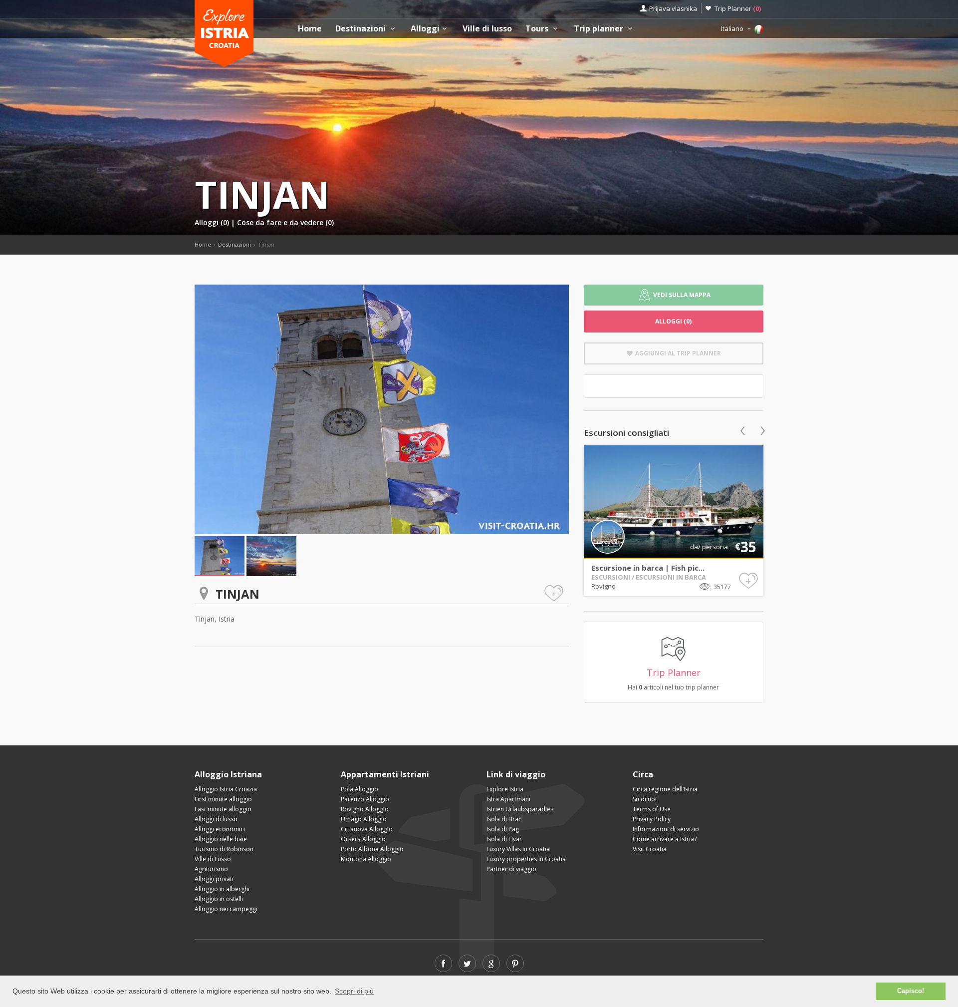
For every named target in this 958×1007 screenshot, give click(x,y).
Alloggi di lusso (216, 819)
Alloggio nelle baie (221, 839)
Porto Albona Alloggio (372, 849)
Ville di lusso (487, 28)
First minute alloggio (223, 799)
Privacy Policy (652, 819)
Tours (537, 28)
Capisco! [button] (910, 991)
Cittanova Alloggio (367, 829)
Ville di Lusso (213, 859)
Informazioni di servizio (666, 829)
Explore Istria (504, 789)
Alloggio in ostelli (219, 899)
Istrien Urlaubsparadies (519, 809)
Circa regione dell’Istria (665, 789)
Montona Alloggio (366, 859)
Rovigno (603, 586)
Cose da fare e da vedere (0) (285, 222)
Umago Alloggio (364, 819)
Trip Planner (738, 8)
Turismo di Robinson (224, 849)
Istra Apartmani (508, 799)
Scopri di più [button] (354, 991)
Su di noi (645, 799)
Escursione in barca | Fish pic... (648, 568)
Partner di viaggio (511, 869)
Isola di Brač (503, 819)
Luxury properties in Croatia (526, 859)
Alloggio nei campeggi (226, 909)
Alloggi (425, 28)
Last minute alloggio (223, 809)
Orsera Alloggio (363, 839)
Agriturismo (211, 869)
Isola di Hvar (504, 839)
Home (310, 28)
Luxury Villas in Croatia (518, 849)
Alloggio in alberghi (222, 889)
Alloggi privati (214, 879)
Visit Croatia (650, 849)
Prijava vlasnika (673, 8)
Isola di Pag (502, 829)
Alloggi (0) (213, 222)
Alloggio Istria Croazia (226, 789)
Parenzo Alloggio (365, 799)
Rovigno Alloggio (365, 809)
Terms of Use (652, 809)
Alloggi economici (220, 829)
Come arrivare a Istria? (665, 839)
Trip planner (599, 28)
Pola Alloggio (359, 789)
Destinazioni (361, 28)
